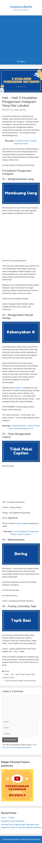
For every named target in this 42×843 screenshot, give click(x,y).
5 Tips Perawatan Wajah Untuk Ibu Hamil (20, 681)
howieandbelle (21, 7)
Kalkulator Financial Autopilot (12, 821)
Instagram (18, 388)
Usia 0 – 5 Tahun (8, 818)
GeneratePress (34, 839)
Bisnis (7, 671)
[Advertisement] (21, 36)
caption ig (19, 523)
